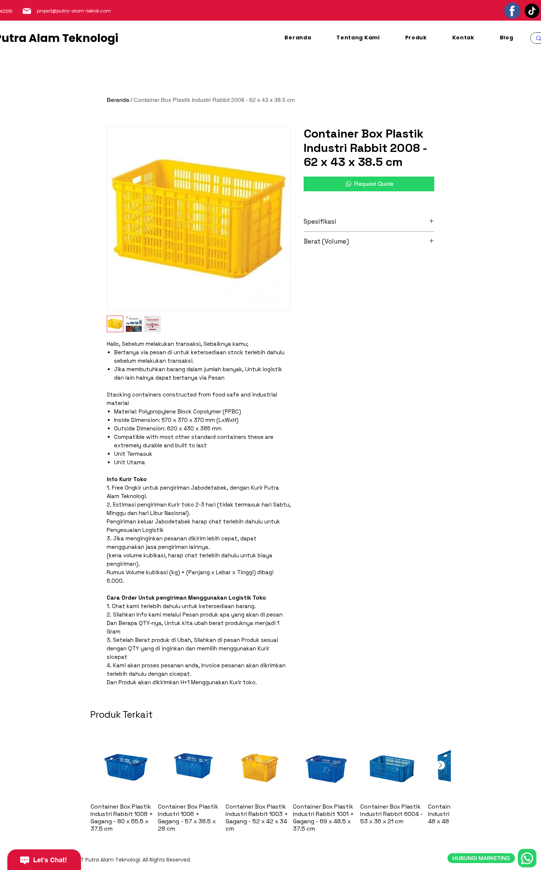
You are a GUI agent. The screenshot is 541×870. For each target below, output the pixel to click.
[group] (270, 783)
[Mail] (27, 11)
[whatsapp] (492, 824)
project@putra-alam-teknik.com (74, 11)
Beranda (118, 99)
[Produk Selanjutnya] (440, 765)
